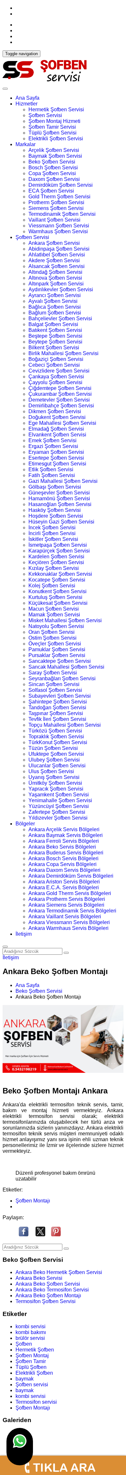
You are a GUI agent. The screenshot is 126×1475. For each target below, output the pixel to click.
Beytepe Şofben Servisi (55, 341)
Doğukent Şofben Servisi (57, 417)
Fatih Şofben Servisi (51, 475)
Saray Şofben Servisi (52, 672)
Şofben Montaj (32, 1355)
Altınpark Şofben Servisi (56, 283)
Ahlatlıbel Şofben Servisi (56, 254)
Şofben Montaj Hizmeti (54, 121)
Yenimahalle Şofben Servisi (60, 800)
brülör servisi (30, 1338)
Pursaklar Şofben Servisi (56, 655)
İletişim (24, 934)
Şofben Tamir (31, 1361)
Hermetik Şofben (35, 1349)
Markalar (26, 144)
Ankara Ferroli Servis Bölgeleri (63, 841)
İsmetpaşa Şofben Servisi (57, 545)
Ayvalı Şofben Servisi (53, 301)
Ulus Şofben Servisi (51, 771)
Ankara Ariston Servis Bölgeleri (64, 881)
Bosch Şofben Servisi (53, 167)
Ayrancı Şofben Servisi (54, 295)
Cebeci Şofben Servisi (54, 365)
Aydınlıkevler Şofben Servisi (60, 289)
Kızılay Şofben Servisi (53, 568)
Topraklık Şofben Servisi (56, 736)
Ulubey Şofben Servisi (54, 759)
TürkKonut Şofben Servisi (57, 742)
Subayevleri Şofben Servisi (59, 696)
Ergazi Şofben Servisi (53, 446)
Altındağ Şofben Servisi (55, 272)
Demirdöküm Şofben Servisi (60, 185)
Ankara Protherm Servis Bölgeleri (66, 899)
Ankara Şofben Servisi (54, 243)
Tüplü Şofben (31, 1367)
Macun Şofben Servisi (53, 609)
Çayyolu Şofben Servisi (55, 382)
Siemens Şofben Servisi (56, 208)
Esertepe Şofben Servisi (56, 458)
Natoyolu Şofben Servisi (56, 626)
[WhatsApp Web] (19, 1446)
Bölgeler (25, 823)
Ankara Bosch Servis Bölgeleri (63, 858)
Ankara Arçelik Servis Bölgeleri (64, 829)
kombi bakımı (31, 1332)
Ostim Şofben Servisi (52, 638)
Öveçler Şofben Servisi (54, 643)
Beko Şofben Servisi (51, 161)
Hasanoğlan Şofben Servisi (59, 504)
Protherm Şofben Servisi (56, 202)
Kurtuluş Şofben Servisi (55, 597)
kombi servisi (31, 1326)
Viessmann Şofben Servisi (58, 225)
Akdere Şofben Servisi (54, 260)
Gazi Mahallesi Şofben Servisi (63, 481)
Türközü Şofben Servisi (55, 730)
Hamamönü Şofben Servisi (59, 498)
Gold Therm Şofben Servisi (59, 196)
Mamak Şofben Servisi (54, 614)
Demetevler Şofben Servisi (59, 400)
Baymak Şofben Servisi (55, 156)
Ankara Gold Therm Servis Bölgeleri (69, 893)
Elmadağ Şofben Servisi (56, 429)
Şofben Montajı (33, 1200)
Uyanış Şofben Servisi (53, 777)
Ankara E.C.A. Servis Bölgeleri (63, 887)
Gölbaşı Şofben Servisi (54, 487)
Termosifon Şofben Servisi (46, 1301)
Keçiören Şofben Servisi (56, 562)
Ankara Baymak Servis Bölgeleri (65, 835)
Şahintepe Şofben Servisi (57, 701)
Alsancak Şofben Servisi (56, 266)
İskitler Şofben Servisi (53, 539)
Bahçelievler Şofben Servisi (60, 318)
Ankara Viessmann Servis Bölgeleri (69, 922)
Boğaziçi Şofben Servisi (55, 359)
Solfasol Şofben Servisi (55, 690)
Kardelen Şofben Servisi (56, 556)
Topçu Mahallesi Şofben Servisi (64, 725)
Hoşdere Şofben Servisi (55, 516)
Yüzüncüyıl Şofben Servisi (58, 806)
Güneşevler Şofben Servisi (59, 492)
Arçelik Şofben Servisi (53, 150)
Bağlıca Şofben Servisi (54, 307)
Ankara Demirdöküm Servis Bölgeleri (70, 876)
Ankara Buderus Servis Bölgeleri (65, 852)
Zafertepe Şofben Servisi (56, 812)
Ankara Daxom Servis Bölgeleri (64, 870)
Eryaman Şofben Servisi (56, 452)
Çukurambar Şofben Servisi (60, 394)
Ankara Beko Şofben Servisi (48, 1284)
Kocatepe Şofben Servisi (56, 580)
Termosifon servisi (36, 1402)
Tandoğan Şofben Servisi (57, 707)
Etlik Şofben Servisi (50, 469)
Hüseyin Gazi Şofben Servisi (61, 521)
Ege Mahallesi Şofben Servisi (62, 423)
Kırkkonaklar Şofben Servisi (60, 574)
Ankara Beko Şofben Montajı (48, 1295)
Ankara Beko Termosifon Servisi (52, 1289)
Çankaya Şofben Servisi (56, 376)
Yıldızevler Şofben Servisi (58, 818)
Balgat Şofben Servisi (53, 324)
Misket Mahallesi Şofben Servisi (65, 620)
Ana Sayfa (27, 98)
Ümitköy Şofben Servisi (55, 783)
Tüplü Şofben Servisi (52, 132)
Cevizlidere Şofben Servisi (58, 371)
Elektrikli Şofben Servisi (55, 138)
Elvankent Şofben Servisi (57, 434)
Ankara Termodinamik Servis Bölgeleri (72, 910)
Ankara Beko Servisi (39, 1278)
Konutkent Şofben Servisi (57, 591)
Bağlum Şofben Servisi (54, 312)
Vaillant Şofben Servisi (54, 220)
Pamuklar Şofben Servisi (56, 649)
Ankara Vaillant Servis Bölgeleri (64, 916)
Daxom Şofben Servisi (54, 179)
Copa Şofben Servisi (52, 173)
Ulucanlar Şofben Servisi (57, 765)
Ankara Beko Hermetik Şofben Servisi (59, 1272)
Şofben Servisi (45, 115)
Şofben (24, 1344)
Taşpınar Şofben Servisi (55, 713)
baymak (25, 1378)
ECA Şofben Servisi (51, 191)
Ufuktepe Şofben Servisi (56, 754)
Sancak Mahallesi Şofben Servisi (66, 667)
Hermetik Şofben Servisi (56, 109)
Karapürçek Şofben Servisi (59, 550)
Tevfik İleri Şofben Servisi (57, 719)
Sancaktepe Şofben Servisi (59, 661)
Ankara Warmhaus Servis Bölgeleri (68, 928)
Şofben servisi (32, 1384)
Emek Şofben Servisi (52, 440)
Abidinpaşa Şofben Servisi (58, 249)
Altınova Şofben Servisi (55, 278)
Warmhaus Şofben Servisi (58, 231)
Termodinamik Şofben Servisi (62, 214)
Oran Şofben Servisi (51, 632)
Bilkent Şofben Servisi (53, 347)
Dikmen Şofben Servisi (54, 411)
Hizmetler (26, 103)
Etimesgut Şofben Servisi (57, 463)
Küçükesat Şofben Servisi (58, 603)
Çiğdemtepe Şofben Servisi (59, 388)
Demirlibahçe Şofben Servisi (61, 405)
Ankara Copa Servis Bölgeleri (62, 864)
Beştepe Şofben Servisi (55, 336)
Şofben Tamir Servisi (52, 127)
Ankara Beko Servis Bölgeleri (62, 847)
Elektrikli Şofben (34, 1373)
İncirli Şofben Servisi (52, 533)
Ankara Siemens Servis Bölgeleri (66, 905)
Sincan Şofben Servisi (53, 684)
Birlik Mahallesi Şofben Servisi (63, 353)
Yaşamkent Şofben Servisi (58, 794)
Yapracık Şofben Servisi (55, 789)
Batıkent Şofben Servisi (55, 330)
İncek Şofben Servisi (52, 527)
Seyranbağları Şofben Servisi (62, 678)
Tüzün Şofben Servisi (53, 748)
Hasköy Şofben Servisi (54, 510)
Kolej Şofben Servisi (51, 585)
